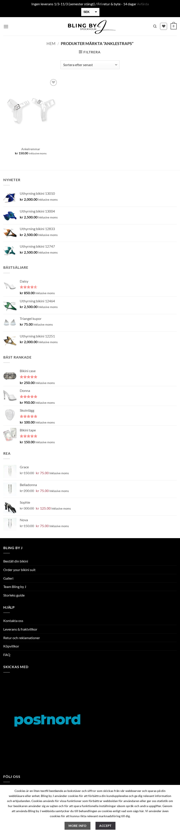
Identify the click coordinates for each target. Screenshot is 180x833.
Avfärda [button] (143, 4)
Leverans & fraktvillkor (20, 629)
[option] (160, 829)
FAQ (6, 655)
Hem (51, 43)
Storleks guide (14, 595)
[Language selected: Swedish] (164, 829)
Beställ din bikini (15, 561)
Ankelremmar (30, 149)
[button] (6, 26)
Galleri (8, 578)
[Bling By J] (90, 26)
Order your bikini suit (19, 570)
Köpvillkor (11, 646)
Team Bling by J (14, 586)
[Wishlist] (163, 26)
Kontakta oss (13, 620)
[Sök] (155, 26)
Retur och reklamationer (21, 638)
